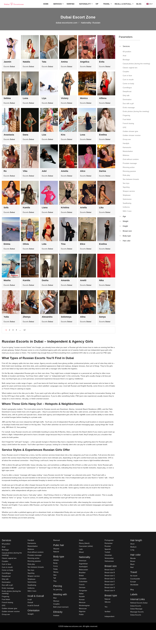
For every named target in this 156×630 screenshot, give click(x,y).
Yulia (6, 317)
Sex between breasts (36, 567)
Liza (44, 134)
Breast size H (110, 590)
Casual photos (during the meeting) (12, 554)
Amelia (64, 171)
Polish (81, 614)
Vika (25, 171)
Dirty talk (5, 579)
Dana (25, 134)
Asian (81, 540)
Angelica (84, 62)
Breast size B (110, 572)
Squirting (31, 573)
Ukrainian (108, 555)
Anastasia (9, 134)
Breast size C (110, 576)
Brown (132, 561)
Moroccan (83, 608)
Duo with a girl (7, 585)
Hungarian (83, 590)
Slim (55, 575)
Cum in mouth (7, 567)
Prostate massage (35, 555)
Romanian (108, 543)
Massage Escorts (137, 612)
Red (131, 567)
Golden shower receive (11, 611)
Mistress (31, 549)
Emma (7, 244)
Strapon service (34, 576)
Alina (82, 317)
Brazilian (82, 572)
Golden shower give (9, 608)
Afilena (102, 98)
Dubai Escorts (135, 606)
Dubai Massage (136, 609)
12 (24, 330)
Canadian (82, 579)
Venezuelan (109, 558)
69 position (6, 544)
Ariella (83, 207)
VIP (97, 4)
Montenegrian (84, 605)
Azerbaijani (83, 567)
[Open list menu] (120, 216)
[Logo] (14, 3)
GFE (3, 605)
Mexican (82, 602)
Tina (63, 244)
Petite (55, 569)
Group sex (6, 614)
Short (132, 544)
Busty (55, 563)
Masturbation (33, 546)
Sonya (102, 317)
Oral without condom (36, 552)
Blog (138, 4)
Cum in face (6, 564)
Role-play (31, 564)
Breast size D (110, 579)
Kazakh (82, 596)
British (81, 576)
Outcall (30, 602)
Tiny (54, 581)
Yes (106, 607)
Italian (81, 594)
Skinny (55, 572)
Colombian (83, 581)
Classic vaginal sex (9, 558)
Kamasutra (32, 543)
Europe (133, 582)
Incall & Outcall (33, 605)
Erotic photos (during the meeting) (11, 592)
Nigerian (82, 611)
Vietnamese (109, 561)
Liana (45, 207)
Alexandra (47, 317)
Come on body (7, 570)
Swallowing (32, 585)
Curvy (55, 566)
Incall (30, 599)
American (82, 561)
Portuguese (109, 540)
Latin (81, 549)
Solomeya (66, 317)
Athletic (56, 560)
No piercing (57, 589)
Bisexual (56, 540)
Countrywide (135, 579)
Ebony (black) (84, 543)
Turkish (107, 552)
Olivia (26, 244)
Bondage (5, 550)
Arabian (56, 615)
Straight (31, 614)
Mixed (81, 552)
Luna (25, 98)
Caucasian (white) (86, 546)
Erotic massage (8, 588)
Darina (102, 171)
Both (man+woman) (60, 607)
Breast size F (110, 585)
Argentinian (83, 564)
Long (132, 550)
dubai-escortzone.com (66, 23)
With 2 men (32, 591)
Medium (133, 547)
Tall (54, 578)
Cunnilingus (6, 573)
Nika (101, 280)
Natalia (26, 62)
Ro (5, 171)
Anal (3, 547)
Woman (56, 601)
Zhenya (26, 317)
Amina (64, 62)
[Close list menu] (120, 46)
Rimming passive (34, 561)
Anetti (83, 280)
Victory (64, 98)
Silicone (108, 602)
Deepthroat (6, 576)
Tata (44, 62)
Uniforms (31, 588)
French (81, 585)
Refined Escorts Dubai (138, 603)
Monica (84, 98)
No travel (133, 576)
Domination (6, 582)
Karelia (26, 280)
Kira (63, 134)
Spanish (108, 549)
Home (45, 4)
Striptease (31, 579)
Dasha (45, 280)
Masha (7, 280)
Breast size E (110, 581)
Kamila (26, 207)
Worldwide (134, 585)
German (82, 587)
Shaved (56, 549)
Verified (70, 4)
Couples (5, 561)
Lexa (82, 134)
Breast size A (110, 570)
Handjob (31, 540)
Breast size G (110, 587)
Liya (44, 98)
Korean (82, 599)
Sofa (6, 207)
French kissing (7, 602)
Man (55, 598)
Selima (7, 98)
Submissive (32, 582)
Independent (109, 616)
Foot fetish (6, 599)
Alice (82, 171)
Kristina (65, 207)
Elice (82, 244)
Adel (44, 171)
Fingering (5, 596)
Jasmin (7, 62)
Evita (101, 62)
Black (132, 564)
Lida (44, 244)
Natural (56, 552)
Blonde (133, 558)
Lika (101, 207)
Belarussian (83, 570)
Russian (108, 546)
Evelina (103, 134)
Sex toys (31, 570)
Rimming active (33, 558)
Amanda (65, 280)
